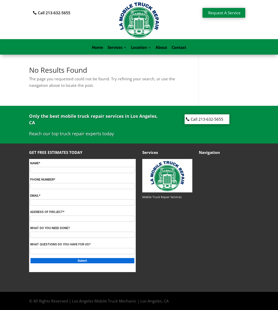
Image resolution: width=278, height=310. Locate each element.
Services (114, 48)
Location (139, 48)
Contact (179, 48)
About (161, 48)
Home (97, 48)
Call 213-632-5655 (54, 12)
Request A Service (224, 12)
